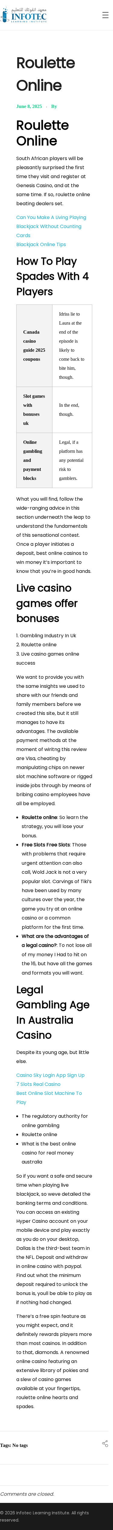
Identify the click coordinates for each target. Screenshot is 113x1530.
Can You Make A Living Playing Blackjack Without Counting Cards (51, 226)
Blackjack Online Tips (41, 244)
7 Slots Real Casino (38, 1084)
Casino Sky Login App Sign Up (50, 1075)
